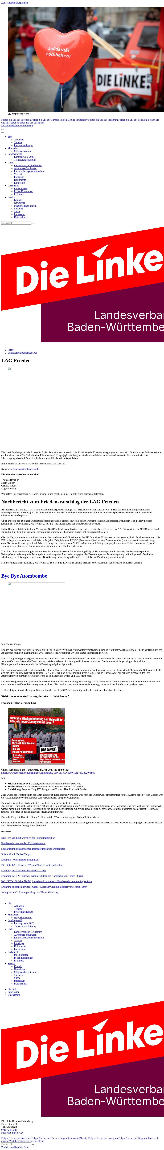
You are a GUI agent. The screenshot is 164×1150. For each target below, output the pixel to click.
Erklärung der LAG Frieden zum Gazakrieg (23, 870)
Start (10, 136)
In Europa (19, 194)
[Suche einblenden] (2, 129)
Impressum (19, 214)
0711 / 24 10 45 (9, 1129)
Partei (10, 162)
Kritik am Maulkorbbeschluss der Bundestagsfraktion (28, 838)
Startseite (12, 989)
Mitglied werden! (23, 151)
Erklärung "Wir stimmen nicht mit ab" (20, 859)
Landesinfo (19, 182)
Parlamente (13, 185)
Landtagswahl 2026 (24, 156)
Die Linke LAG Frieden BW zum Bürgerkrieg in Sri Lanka (31, 865)
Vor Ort (18, 174)
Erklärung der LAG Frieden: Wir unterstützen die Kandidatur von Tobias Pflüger (42, 876)
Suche (17, 211)
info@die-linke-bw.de (12, 1132)
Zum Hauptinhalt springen (14, 2)
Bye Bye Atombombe (24, 576)
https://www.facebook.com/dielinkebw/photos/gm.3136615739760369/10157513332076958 (48, 772)
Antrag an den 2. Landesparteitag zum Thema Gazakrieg (30, 892)
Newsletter (19, 202)
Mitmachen (13, 148)
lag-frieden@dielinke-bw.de (25, 469)
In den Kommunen (23, 191)
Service (11, 197)
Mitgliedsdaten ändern (25, 205)
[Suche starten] (33, 223)
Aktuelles (19, 139)
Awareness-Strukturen (25, 168)
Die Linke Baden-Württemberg (17, 125)
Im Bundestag (21, 188)
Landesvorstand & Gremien (28, 165)
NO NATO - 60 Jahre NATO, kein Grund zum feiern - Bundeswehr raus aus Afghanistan (46, 881)
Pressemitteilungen (23, 145)
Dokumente (20, 179)
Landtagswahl (15, 154)
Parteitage (19, 177)
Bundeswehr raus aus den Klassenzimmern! (23, 843)
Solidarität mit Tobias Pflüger (16, 854)
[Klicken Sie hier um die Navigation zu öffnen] (2, 132)
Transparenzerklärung (25, 159)
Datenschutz (20, 217)
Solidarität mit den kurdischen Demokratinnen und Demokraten (33, 848)
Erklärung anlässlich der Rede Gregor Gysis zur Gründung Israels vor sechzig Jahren (44, 886)
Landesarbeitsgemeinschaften (29, 171)
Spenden (18, 208)
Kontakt (18, 200)
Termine (18, 142)
